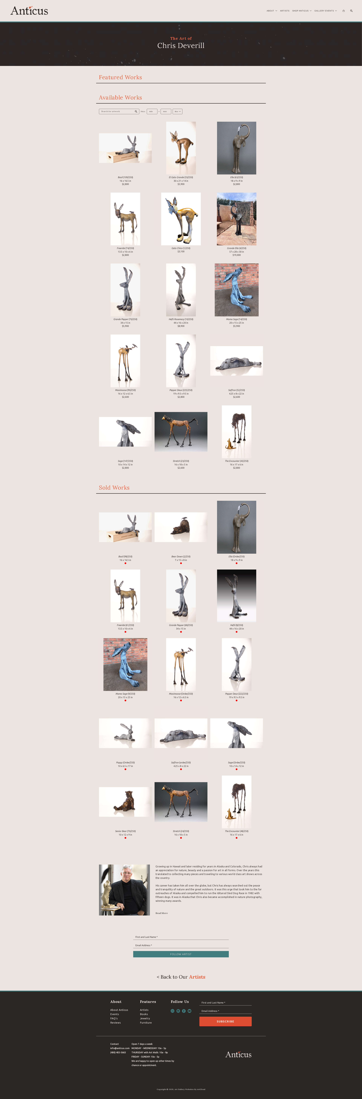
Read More (162, 913)
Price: (143, 111)
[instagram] (178, 1011)
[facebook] (184, 1011)
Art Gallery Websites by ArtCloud (190, 1089)
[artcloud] (172, 1011)
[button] (272, 11)
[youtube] (189, 1011)
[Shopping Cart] (344, 11)
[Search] (351, 11)
